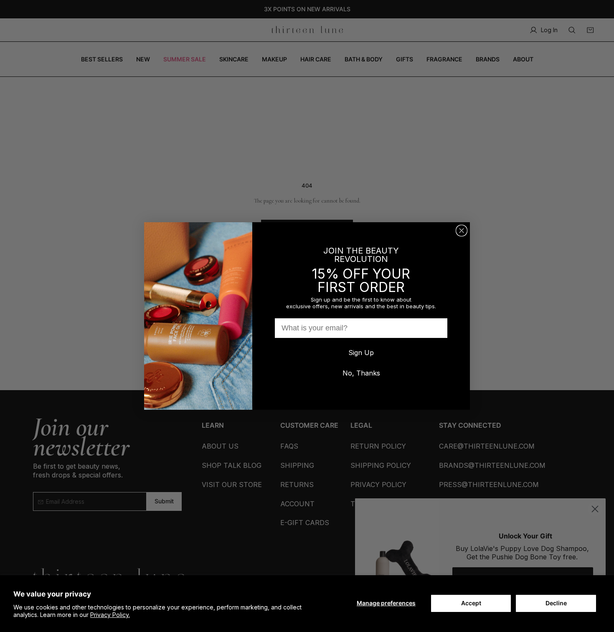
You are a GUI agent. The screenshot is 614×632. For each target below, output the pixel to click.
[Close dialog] (462, 231)
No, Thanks (361, 373)
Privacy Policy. (110, 614)
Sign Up (361, 352)
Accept (471, 603)
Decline (556, 603)
